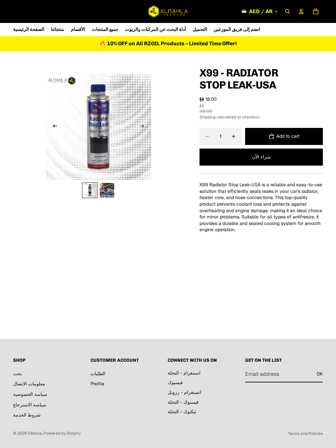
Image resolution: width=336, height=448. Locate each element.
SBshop (35, 433)
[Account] (301, 11)
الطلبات (98, 374)
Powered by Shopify (62, 433)
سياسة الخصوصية (30, 394)
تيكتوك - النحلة (182, 412)
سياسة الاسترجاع (29, 405)
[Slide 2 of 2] (107, 190)
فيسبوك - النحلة (183, 402)
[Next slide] (143, 127)
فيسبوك (175, 383)
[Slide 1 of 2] (90, 190)
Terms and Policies (305, 433)
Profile (97, 384)
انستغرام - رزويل (184, 392)
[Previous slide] (53, 127)
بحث (17, 374)
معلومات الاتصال (29, 384)
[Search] (287, 11)
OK (320, 374)
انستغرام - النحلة (184, 373)
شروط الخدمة (27, 415)
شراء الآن (261, 157)
